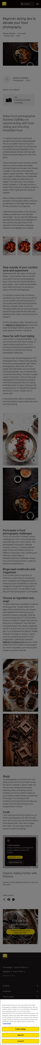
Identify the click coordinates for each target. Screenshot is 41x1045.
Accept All (20, 1041)
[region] (20, 1022)
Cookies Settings (20, 1029)
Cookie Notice (7, 1023)
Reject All (20, 1035)
